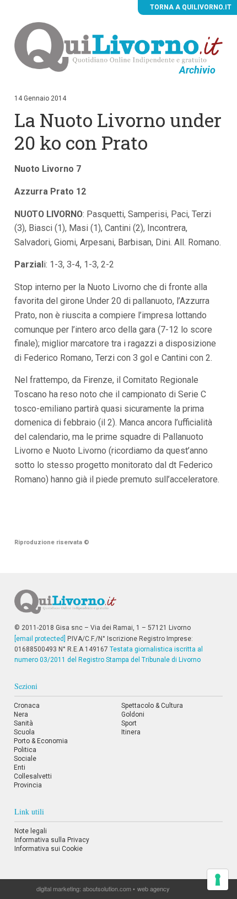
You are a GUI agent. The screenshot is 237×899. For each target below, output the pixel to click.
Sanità (23, 723)
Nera (21, 714)
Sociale (25, 759)
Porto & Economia (41, 741)
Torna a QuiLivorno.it (189, 7)
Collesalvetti (33, 776)
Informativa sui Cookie (48, 849)
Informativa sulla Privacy (51, 840)
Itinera (131, 732)
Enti (19, 767)
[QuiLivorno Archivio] (118, 46)
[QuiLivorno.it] (118, 606)
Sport (129, 723)
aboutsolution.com (107, 888)
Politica (25, 750)
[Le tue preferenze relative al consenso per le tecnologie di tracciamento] (217, 879)
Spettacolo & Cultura (152, 705)
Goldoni (132, 714)
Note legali (30, 831)
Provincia (28, 785)
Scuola (24, 732)
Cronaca (27, 705)
